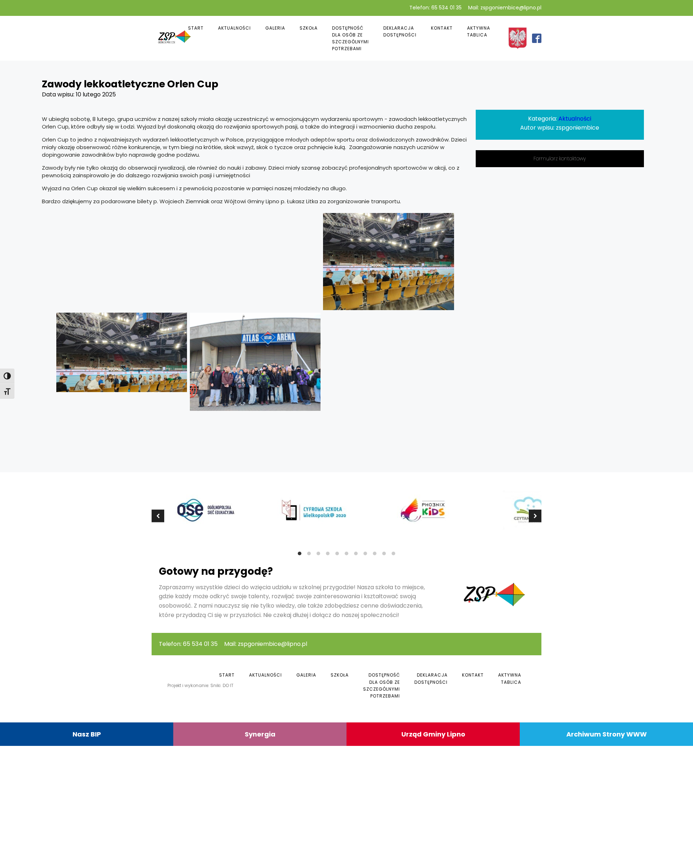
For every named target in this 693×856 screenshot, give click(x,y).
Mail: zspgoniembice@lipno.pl (504, 7)
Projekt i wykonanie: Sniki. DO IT (200, 685)
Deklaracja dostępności (400, 31)
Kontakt (442, 28)
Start (196, 28)
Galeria (275, 28)
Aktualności (234, 28)
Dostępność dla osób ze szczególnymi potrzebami (350, 38)
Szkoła (309, 28)
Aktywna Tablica (478, 31)
